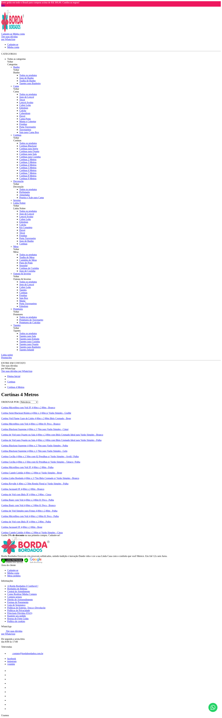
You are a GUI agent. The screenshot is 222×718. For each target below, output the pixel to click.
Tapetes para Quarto (29, 344)
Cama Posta (25, 118)
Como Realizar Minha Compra (22, 594)
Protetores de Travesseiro (31, 320)
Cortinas (17, 135)
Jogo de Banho (26, 78)
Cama (16, 86)
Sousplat (23, 265)
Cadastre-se (12, 570)
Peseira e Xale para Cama (31, 197)
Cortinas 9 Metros (27, 178)
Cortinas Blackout (28, 146)
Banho (16, 67)
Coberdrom (24, 113)
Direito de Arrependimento (20, 599)
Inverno (17, 200)
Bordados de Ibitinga (17, 588)
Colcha (22, 110)
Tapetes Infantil (26, 349)
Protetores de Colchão (29, 322)
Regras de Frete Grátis (18, 618)
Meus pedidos (14, 575)
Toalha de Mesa (26, 257)
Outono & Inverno (22, 273)
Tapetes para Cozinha (29, 341)
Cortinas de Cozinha (29, 268)
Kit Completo (25, 227)
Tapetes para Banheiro (30, 83)
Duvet (22, 116)
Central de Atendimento (18, 591)
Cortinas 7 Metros (27, 173)
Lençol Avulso (26, 102)
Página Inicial (13, 376)
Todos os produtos (28, 75)
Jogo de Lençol (26, 97)
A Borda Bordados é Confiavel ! (22, 586)
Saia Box (23, 298)
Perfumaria (24, 192)
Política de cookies (16, 621)
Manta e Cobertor (27, 121)
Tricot (22, 99)
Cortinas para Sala (28, 154)
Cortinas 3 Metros (27, 162)
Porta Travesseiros (28, 303)
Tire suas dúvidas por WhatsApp (16, 371)
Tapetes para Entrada (29, 339)
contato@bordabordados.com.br (27, 653)
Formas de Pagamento (17, 602)
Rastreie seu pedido (16, 616)
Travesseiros (25, 129)
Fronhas (23, 124)
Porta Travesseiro (27, 127)
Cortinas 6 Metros (27, 170)
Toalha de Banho (27, 80)
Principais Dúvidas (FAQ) (19, 613)
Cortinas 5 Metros (27, 167)
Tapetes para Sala (27, 336)
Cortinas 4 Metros (27, 165)
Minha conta (13, 573)
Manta (22, 301)
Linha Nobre (19, 203)
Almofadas (24, 195)
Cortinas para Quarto (29, 151)
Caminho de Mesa (28, 260)
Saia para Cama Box (29, 132)
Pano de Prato (26, 262)
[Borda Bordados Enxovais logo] (12, 31)
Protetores (18, 309)
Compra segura (14, 597)
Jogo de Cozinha (27, 271)
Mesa (15, 246)
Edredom (23, 108)
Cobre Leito (25, 105)
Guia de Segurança (16, 605)
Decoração (18, 181)
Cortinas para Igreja (28, 148)
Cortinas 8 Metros (27, 176)
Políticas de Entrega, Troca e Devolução (26, 607)
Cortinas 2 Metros (27, 159)
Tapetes (23, 290)
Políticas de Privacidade (18, 610)
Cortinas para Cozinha (30, 156)
